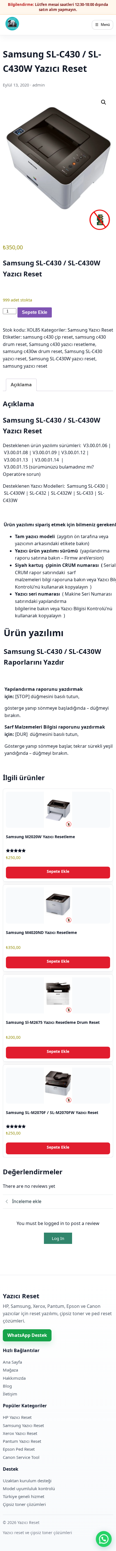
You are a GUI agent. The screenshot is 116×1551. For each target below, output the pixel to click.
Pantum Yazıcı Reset (22, 1441)
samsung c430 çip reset (48, 337)
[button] (104, 102)
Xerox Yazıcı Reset (20, 1433)
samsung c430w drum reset (32, 351)
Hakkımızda (14, 1378)
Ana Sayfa (12, 1362)
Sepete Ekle (34, 312)
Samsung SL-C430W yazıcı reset (62, 359)
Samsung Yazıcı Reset (90, 330)
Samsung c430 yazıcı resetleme (62, 344)
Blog (7, 1386)
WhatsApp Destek (27, 1335)
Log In (58, 1238)
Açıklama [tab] (21, 384)
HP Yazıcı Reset (17, 1417)
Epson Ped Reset (19, 1449)
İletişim (10, 1394)
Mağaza (10, 1370)
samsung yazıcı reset (25, 366)
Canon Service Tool (21, 1457)
